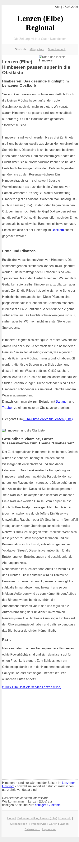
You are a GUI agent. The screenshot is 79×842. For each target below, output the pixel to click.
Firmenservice (38, 823)
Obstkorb (58, 230)
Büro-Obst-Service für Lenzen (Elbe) (48, 419)
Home (11, 818)
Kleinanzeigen (18, 823)
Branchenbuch (57, 49)
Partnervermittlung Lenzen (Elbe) (37, 818)
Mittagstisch (37, 49)
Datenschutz (32, 829)
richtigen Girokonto (48, 805)
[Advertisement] (39, 735)
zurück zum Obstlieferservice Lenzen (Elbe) (31, 687)
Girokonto (65, 818)
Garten (53, 823)
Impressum (49, 829)
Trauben (7, 407)
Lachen (64, 823)
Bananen (62, 401)
